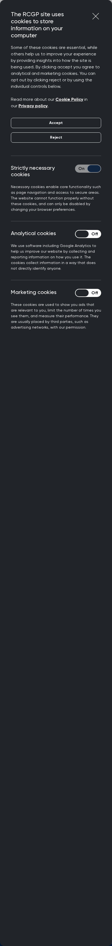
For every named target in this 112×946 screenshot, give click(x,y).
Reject (56, 137)
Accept (56, 123)
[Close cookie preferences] (95, 16)
